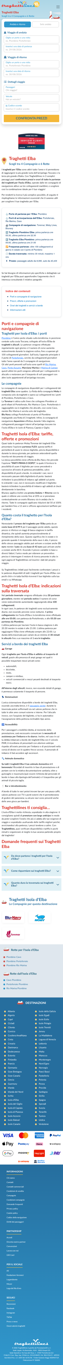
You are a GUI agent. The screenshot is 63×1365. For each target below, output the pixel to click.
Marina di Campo (49, 368)
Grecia (11, 1080)
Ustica (42, 1120)
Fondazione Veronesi (15, 1275)
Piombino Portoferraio (17, 961)
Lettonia (43, 1044)
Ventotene (44, 1124)
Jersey (42, 1031)
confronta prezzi (31, 118)
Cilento (11, 1027)
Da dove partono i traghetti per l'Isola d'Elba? (31, 857)
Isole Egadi (44, 1015)
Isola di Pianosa (15, 1112)
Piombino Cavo (13, 957)
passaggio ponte (37, 706)
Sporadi (42, 1104)
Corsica (11, 1031)
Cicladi (11, 1023)
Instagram (11, 1313)
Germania (12, 1068)
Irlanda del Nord (15, 1092)
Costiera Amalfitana (17, 1036)
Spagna (42, 1100)
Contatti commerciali (15, 1187)
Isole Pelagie (45, 1023)
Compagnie (11, 1196)
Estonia (11, 1056)
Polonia (42, 1080)
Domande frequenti (15, 1204)
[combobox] (31, 41)
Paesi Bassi (44, 1072)
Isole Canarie (14, 1124)
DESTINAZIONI (35, 1003)
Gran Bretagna (15, 1072)
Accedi (9, 1238)
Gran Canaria (14, 1076)
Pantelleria (44, 1076)
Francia (11, 1064)
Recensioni (11, 1304)
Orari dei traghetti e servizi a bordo (26, 305)
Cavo (4, 368)
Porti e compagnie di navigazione (25, 296)
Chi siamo (11, 1178)
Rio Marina (50, 364)
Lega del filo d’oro (14, 1288)
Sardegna (43, 1092)
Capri (10, 1019)
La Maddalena (45, 1036)
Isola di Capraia (15, 1108)
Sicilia (41, 1096)
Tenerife (43, 1112)
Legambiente (12, 1280)
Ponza (42, 1084)
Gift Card (10, 1255)
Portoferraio (17, 358)
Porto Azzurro (14, 368)
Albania (11, 1011)
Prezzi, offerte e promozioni (23, 300)
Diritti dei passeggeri (15, 1222)
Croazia (11, 1044)
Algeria (11, 1015)
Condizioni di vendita (15, 1191)
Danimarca (13, 1048)
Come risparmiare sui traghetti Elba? (31, 871)
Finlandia (12, 1060)
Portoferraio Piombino (17, 984)
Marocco (43, 1056)
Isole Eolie (44, 1019)
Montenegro (45, 1060)
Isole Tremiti (45, 1027)
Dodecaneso (14, 1052)
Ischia (10, 1096)
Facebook (10, 1308)
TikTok (9, 1317)
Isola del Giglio (15, 1104)
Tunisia (42, 1116)
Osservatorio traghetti (16, 1326)
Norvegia (43, 1068)
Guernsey (12, 1084)
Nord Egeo (44, 1064)
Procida (42, 1088)
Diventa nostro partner (16, 1242)
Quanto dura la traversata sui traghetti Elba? (32, 884)
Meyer (9, 1284)
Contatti (10, 1182)
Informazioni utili (17, 309)
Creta (10, 1039)
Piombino (6, 338)
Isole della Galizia (47, 1011)
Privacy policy (12, 1209)
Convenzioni (12, 1246)
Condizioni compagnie (16, 1200)
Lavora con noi (12, 1251)
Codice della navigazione (17, 1218)
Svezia (42, 1108)
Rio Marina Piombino (16, 988)
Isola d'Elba (13, 1100)
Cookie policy (12, 1213)
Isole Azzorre (14, 1116)
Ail (8, 1271)
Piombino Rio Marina (16, 965)
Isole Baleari (14, 1120)
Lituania (42, 1048)
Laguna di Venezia (47, 1039)
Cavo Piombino (13, 980)
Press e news (12, 1322)
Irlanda (11, 1088)
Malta (41, 1052)
